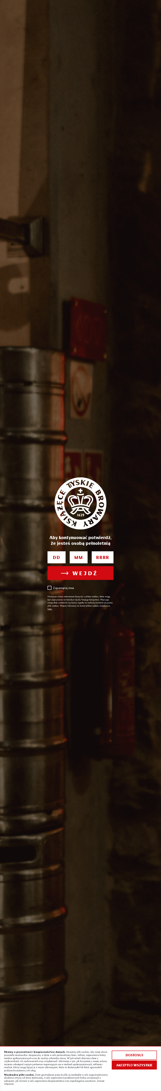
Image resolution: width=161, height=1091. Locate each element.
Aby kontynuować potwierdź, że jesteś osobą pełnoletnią (80, 540)
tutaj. (50, 609)
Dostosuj (134, 1055)
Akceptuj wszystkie (134, 1065)
